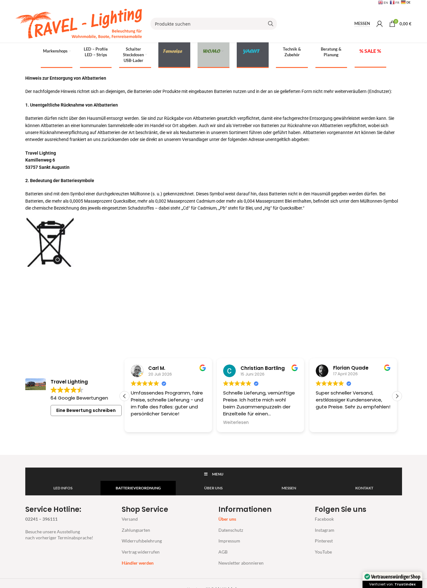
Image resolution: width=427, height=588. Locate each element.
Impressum (229, 540)
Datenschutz (230, 530)
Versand (130, 519)
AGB (223, 551)
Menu (217, 474)
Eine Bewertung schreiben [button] (86, 410)
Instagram (324, 530)
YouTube (323, 551)
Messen (362, 23)
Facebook (324, 519)
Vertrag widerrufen (141, 551)
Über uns (227, 519)
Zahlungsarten (136, 530)
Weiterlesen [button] (236, 423)
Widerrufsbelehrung (142, 540)
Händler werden (138, 563)
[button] (397, 396)
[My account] (379, 23)
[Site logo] (78, 23)
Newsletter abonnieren (241, 563)
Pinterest (324, 540)
